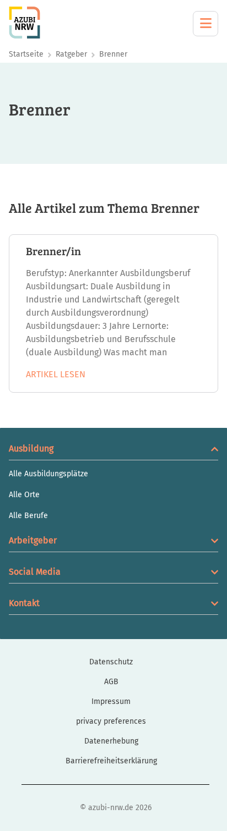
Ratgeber (71, 54)
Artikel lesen (55, 374)
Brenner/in (53, 250)
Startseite (26, 54)
